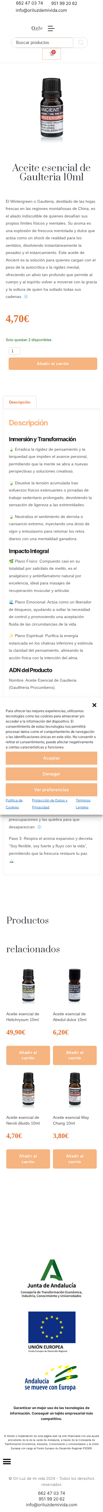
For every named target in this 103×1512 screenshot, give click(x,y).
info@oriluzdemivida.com (41, 10)
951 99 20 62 (64, 3)
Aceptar (51, 758)
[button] (94, 705)
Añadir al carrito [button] (28, 1055)
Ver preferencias (51, 789)
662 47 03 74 (29, 3)
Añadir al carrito (53, 364)
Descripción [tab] (19, 402)
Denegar (51, 774)
